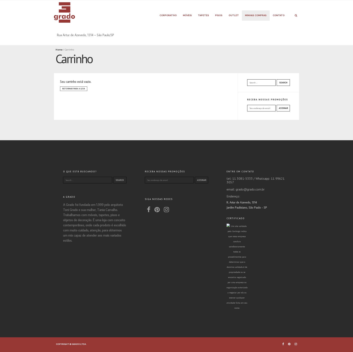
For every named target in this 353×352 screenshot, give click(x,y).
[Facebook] (148, 209)
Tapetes (203, 15)
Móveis (187, 15)
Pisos (218, 15)
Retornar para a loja (73, 88)
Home (59, 49)
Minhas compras (256, 15)
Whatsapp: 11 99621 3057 (256, 180)
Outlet (234, 15)
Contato (279, 15)
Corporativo (168, 15)
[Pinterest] (157, 209)
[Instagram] (166, 209)
